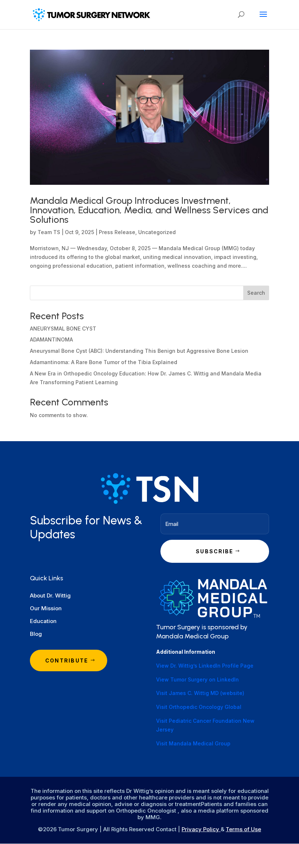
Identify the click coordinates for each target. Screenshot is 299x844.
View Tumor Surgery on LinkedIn (197, 679)
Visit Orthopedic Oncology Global (198, 707)
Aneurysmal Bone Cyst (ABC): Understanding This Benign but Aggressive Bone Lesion (139, 351)
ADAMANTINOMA (51, 339)
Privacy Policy (201, 829)
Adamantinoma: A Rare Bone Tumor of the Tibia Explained (103, 362)
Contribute (66, 660)
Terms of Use (243, 829)
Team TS (49, 232)
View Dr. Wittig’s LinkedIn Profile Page (204, 665)
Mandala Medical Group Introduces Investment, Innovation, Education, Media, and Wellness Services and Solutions (149, 210)
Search (256, 293)
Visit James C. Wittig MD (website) (200, 693)
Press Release (117, 232)
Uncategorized (157, 232)
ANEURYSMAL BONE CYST (63, 328)
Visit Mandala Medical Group (193, 743)
